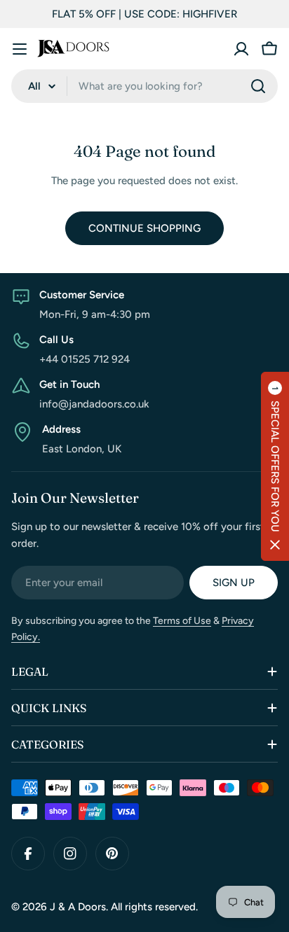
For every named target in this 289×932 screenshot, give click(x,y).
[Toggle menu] (19, 49)
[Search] (258, 86)
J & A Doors (78, 906)
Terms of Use (182, 621)
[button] (275, 466)
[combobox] (144, 86)
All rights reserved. (154, 906)
